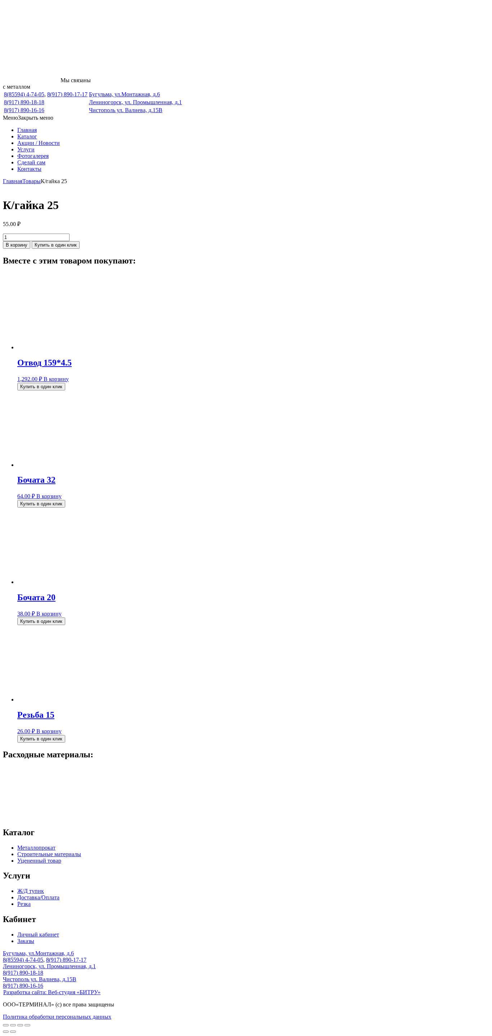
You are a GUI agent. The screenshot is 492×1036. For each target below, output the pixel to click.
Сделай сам (31, 162)
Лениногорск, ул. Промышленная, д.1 (135, 102)
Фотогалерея (33, 156)
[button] (28, 118)
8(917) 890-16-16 (24, 110)
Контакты (29, 169)
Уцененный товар (39, 861)
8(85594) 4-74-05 (24, 94)
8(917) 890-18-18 (24, 102)
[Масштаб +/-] (6, 1025)
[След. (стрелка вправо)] (13, 1032)
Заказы (25, 941)
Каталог (27, 136)
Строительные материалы (49, 854)
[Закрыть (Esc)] (27, 1025)
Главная (27, 130)
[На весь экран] (13, 1025)
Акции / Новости (38, 143)
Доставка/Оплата (38, 897)
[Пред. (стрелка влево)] (6, 1032)
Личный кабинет (38, 934)
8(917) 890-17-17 (67, 94)
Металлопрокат (36, 848)
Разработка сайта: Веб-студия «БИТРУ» (51, 992)
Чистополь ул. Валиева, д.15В (125, 110)
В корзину (16, 245)
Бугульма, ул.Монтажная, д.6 (124, 94)
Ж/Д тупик (30, 891)
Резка (24, 904)
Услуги (26, 149)
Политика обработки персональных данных (57, 1017)
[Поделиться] (20, 1025)
